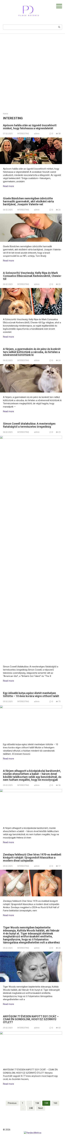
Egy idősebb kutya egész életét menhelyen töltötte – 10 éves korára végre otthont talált (31, 694)
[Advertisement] (32, 70)
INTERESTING (23, 133)
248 (31, 1108)
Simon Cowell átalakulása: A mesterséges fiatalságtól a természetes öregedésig (29, 425)
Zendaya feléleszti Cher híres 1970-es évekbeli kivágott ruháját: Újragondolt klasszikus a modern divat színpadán (32, 857)
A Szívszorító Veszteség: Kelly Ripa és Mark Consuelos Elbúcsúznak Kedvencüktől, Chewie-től (32, 275)
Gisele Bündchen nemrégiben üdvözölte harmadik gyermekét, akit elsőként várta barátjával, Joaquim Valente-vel (28, 201)
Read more (8, 186)
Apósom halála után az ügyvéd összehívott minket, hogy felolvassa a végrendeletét (30, 127)
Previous (12, 1103)
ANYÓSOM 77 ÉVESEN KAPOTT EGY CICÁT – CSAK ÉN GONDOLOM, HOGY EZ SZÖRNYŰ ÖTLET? (31, 1019)
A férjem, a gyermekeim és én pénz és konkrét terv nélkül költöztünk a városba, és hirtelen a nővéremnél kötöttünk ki (32, 352)
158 (37, 1103)
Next (40, 1108)
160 (55, 1103)
